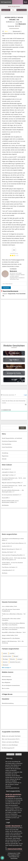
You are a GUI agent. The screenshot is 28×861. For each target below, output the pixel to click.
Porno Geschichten (21, 10)
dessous (5, 662)
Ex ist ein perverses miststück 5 (10, 494)
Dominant (5, 665)
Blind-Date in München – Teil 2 (17, 632)
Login (25, 395)
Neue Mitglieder (6, 682)
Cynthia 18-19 (5, 546)
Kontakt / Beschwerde (12, 826)
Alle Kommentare (6, 676)
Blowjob (16, 656)
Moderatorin (13, 271)
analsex (5, 653)
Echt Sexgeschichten (6, 2)
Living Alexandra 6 (7, 570)
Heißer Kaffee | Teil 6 (11, 606)
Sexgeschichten (6, 10)
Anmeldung (5, 453)
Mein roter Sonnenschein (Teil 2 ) (11, 739)
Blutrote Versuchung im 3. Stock (10, 549)
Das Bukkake (16, 638)
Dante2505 (5, 623)
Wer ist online (5, 688)
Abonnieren (6, 287)
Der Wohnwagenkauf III (8, 748)
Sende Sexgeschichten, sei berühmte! (12, 438)
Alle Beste (4, 573)
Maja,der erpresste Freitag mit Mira (11, 482)
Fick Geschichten (6, 444)
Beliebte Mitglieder (7, 679)
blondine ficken (7, 656)
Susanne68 (5, 497)
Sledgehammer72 (6, 638)
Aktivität (4, 459)
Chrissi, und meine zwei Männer (10, 742)
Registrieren (5, 456)
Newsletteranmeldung (8, 703)
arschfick (11, 653)
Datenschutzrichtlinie (15, 849)
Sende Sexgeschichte (14, 6)
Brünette (12, 659)
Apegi (3, 635)
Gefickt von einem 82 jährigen (10, 745)
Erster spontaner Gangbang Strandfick (12, 555)
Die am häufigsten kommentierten (11, 685)
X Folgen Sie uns (7, 694)
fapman (4, 641)
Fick (13, 10)
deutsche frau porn (15, 662)
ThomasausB (5, 618)
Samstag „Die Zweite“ (7, 552)
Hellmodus (18, 754)
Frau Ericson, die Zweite (8, 567)
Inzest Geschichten (7, 447)
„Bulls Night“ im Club (7, 475)
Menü (25, 2)
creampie (19, 659)
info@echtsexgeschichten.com (12, 788)
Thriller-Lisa (5, 614)
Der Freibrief (5, 469)
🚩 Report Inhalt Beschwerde (9, 291)
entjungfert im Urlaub (7, 472)
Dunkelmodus (10, 754)
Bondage (5, 659)
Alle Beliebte (5, 505)
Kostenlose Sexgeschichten (9, 441)
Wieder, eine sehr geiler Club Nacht (11, 736)
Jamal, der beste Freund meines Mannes (12, 543)
